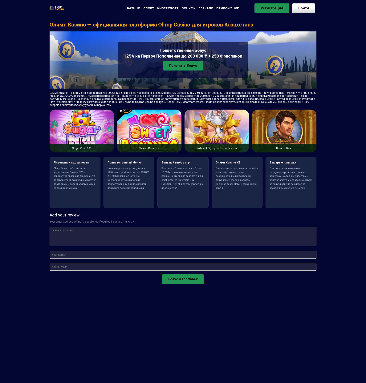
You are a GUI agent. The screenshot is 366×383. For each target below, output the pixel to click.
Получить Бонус (183, 65)
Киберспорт (168, 8)
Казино (133, 8)
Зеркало (206, 8)
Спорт (148, 8)
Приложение (227, 8)
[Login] (303, 8)
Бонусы (189, 8)
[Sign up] (271, 8)
